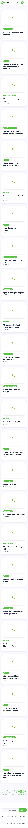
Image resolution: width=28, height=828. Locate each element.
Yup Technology (13, 823)
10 (13, 795)
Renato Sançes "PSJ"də (12, 422)
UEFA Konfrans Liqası (9, 95)
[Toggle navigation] (26, 2)
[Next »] (14, 798)
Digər (5, 705)
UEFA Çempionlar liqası (10, 127)
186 (24, 795)
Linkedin (23, 816)
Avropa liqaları (8, 28)
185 (21, 795)
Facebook (6, 816)
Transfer (6, 61)
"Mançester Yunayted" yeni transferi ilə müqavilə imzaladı (13, 67)
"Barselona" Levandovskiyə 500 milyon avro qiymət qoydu (13, 775)
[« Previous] (3, 791)
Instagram (15, 816)
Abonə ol (22, 810)
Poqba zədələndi (9, 484)
